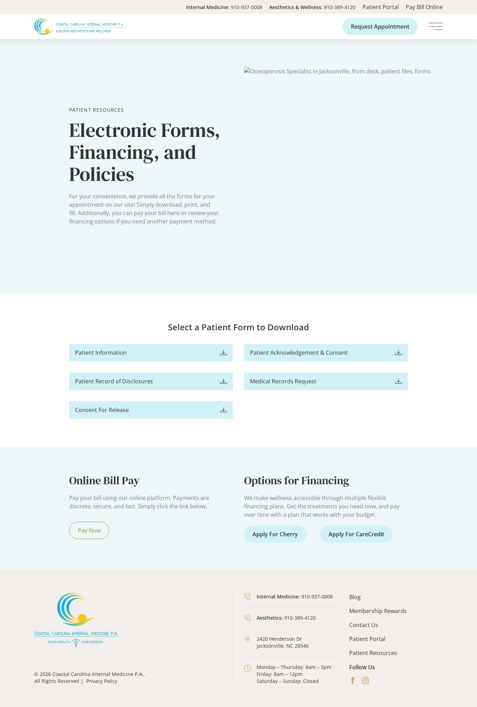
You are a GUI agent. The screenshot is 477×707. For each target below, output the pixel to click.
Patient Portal (380, 7)
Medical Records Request (283, 381)
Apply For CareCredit (356, 534)
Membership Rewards (378, 611)
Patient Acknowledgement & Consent (299, 352)
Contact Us (363, 625)
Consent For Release (102, 410)
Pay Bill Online (424, 7)
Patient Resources (373, 653)
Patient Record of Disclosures (114, 381)
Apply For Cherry (275, 534)
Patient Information (101, 352)
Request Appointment (380, 26)
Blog (355, 597)
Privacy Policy (101, 681)
